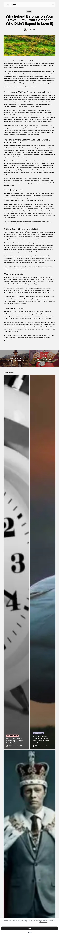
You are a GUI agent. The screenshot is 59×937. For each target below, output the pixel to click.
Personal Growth (38, 733)
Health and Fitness (12, 735)
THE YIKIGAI (11, 4)
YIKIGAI (31, 28)
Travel (29, 11)
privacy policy (43, 922)
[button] (53, 4)
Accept (29, 928)
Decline (29, 932)
